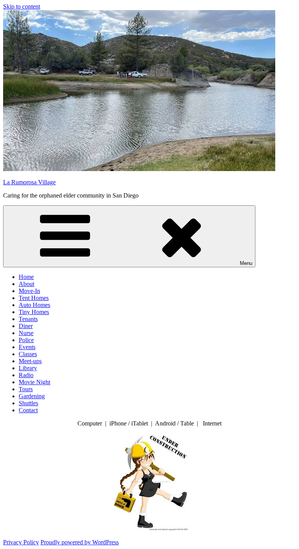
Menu (246, 263)
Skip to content (21, 6)
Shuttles (28, 403)
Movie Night (34, 382)
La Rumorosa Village (29, 182)
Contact (28, 410)
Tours (26, 389)
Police (26, 340)
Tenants (28, 319)
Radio (26, 375)
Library (28, 368)
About (26, 284)
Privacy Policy (21, 542)
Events (27, 347)
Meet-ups (30, 361)
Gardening (32, 396)
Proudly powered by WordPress (79, 542)
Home (26, 277)
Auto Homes (34, 305)
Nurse (26, 333)
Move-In (29, 291)
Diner (26, 326)
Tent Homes (34, 298)
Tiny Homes (34, 312)
